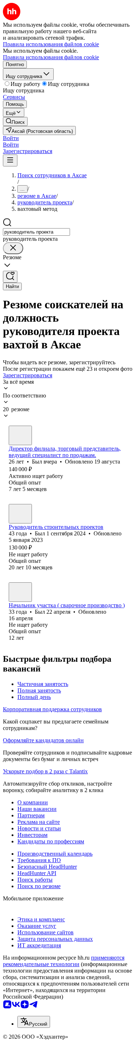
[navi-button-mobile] (10, 160)
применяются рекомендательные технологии (63, 961)
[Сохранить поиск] (10, 277)
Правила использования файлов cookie (51, 57)
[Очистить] (13, 248)
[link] (15, 121)
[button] (11, 138)
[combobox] (36, 232)
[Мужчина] (20, 435)
